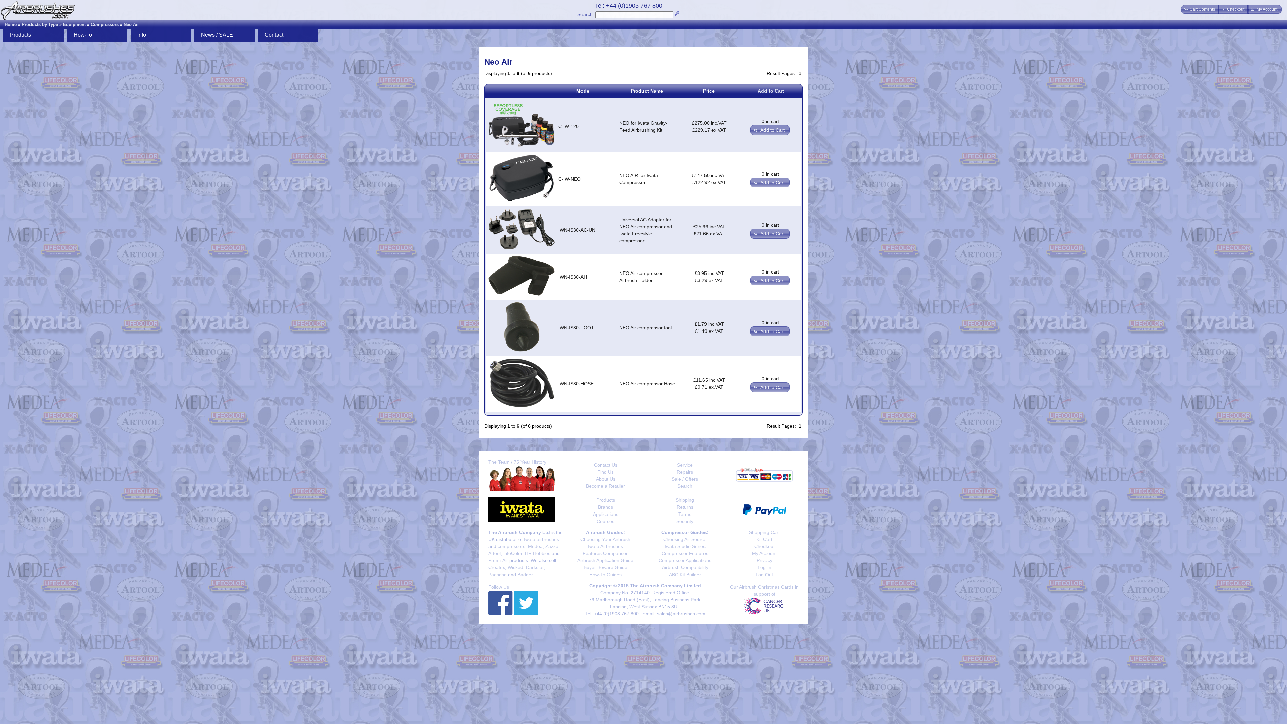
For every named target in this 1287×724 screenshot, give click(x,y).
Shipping (685, 500)
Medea (535, 546)
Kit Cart (764, 539)
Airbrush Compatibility (685, 567)
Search (585, 14)
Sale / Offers (685, 479)
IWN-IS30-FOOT (576, 327)
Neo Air (131, 24)
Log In (764, 567)
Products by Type (40, 24)
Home (11, 24)
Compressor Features (685, 553)
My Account (764, 553)
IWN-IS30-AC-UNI (577, 230)
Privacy (764, 560)
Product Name (647, 91)
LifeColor (512, 553)
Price (709, 91)
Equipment (74, 24)
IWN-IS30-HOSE (576, 383)
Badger (525, 574)
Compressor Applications (685, 560)
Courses (605, 521)
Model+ (584, 91)
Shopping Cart (764, 532)
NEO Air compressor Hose (647, 383)
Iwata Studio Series (685, 546)
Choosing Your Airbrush (605, 539)
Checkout (764, 546)
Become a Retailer (605, 486)
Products (605, 500)
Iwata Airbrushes (605, 546)
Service (685, 465)
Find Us (605, 472)
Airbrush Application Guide (605, 560)
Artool (494, 553)
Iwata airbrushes (541, 539)
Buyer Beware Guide (605, 567)
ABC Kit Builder (685, 574)
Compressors (105, 24)
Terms (684, 514)
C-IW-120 (568, 126)
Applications (605, 514)
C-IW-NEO (569, 179)
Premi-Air (498, 560)
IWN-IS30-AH (572, 277)
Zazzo (551, 546)
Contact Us (605, 465)
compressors (511, 546)
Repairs (685, 472)
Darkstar (535, 567)
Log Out (764, 574)
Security (684, 521)
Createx (496, 567)
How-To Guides (605, 574)
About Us (605, 479)
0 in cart (770, 121)
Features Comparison (606, 553)
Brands (605, 507)
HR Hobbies (537, 553)
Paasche (497, 574)
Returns (685, 507)
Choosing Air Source (685, 539)
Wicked (515, 567)
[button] (1200, 9)
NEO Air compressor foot (645, 327)
